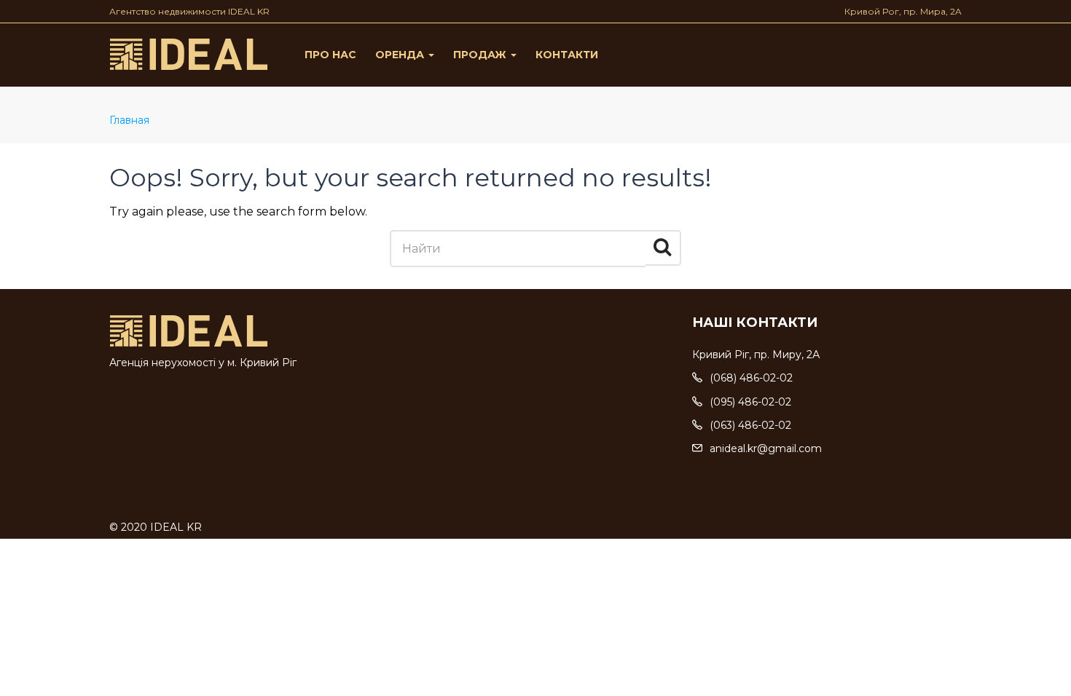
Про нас (330, 54)
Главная (129, 120)
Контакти (567, 54)
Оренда (401, 54)
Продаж (481, 54)
